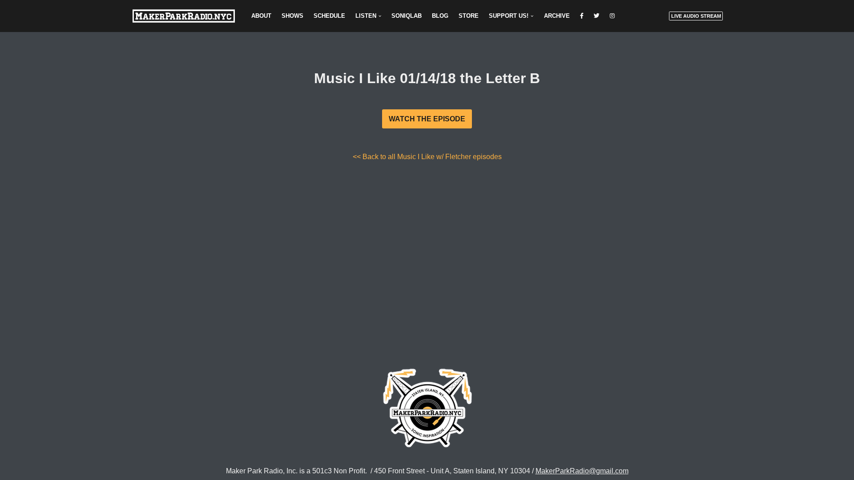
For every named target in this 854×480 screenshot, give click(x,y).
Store (469, 15)
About (261, 15)
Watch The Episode (427, 119)
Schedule (329, 15)
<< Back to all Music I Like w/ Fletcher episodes (427, 156)
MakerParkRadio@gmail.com (582, 471)
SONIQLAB (406, 15)
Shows (292, 15)
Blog (440, 15)
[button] (380, 16)
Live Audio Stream (696, 16)
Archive (557, 15)
